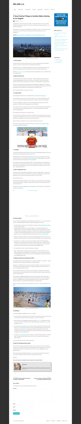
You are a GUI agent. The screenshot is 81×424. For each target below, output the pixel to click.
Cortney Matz (21, 21)
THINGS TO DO (20, 9)
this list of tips (45, 234)
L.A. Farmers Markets (59, 61)
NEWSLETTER (40, 9)
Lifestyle (21, 14)
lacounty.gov (39, 320)
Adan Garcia (29, 308)
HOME (15, 9)
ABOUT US (53, 9)
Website (14, 410)
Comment (15, 388)
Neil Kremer (29, 215)
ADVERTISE (59, 420)
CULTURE (33, 9)
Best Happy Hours (58, 62)
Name (14, 403)
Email (14, 407)
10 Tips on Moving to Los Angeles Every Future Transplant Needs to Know (30, 35)
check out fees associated (21, 71)
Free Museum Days (58, 59)
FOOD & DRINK (27, 9)
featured (15, 372)
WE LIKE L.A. (18, 4)
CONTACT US (47, 9)
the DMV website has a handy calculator (34, 156)
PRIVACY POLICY (64, 420)
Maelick (29, 58)
